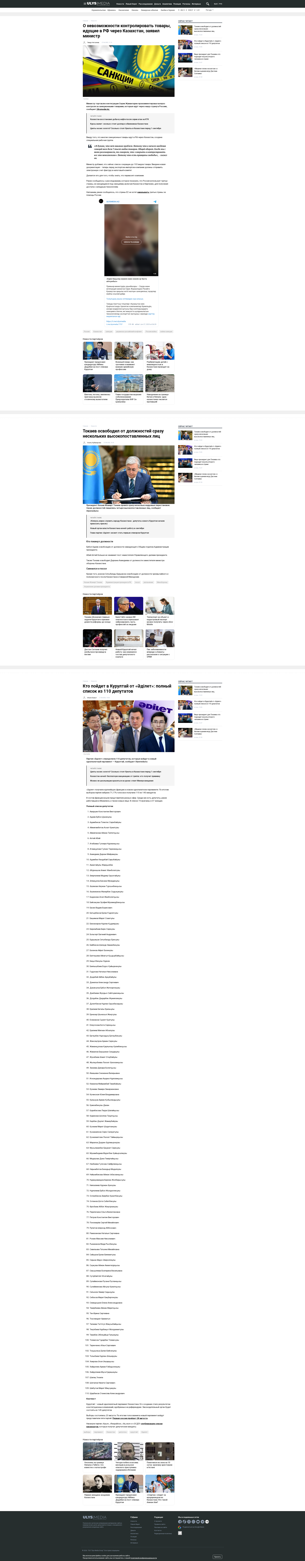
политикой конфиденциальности (144, 1558)
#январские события (149, 10)
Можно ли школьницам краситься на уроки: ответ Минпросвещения (121, 781)
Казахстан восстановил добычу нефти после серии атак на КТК (119, 119)
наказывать (143, 192)
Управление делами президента (97, 587)
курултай (134, 1432)
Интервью (196, 4)
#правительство (99, 10)
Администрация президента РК (118, 582)
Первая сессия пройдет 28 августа (129, 1418)
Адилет (144, 1432)
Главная (85, 21)
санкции (109, 332)
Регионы (186, 4)
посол (137, 582)
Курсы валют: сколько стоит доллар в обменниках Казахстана (119, 124)
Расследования (146, 4)
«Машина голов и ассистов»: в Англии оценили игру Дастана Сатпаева (205, 71)
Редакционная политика (163, 1533)
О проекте (158, 1521)
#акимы (135, 10)
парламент (98, 1432)
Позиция (177, 4)
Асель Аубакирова (94, 443)
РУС (220, 4)
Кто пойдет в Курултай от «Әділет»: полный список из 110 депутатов (207, 42)
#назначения (123, 10)
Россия (87, 332)
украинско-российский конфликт (129, 332)
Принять (217, 1557)
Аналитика (167, 4)
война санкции (166, 332)
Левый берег (131, 4)
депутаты (123, 1432)
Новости (120, 4)
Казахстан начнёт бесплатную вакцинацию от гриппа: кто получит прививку (125, 776)
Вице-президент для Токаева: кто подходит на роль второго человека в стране (207, 56)
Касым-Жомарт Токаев (93, 582)
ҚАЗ (215, 4)
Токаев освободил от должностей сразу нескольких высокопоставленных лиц (207, 28)
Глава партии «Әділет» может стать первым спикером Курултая (119, 533)
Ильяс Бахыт (92, 698)
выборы (87, 1432)
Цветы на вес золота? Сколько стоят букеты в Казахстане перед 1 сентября (125, 128)
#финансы (111, 10)
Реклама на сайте (160, 1527)
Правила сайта (159, 1524)
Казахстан (98, 332)
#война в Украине (168, 10)
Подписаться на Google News (193, 1527)
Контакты (158, 1530)
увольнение (148, 582)
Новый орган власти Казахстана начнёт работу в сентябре (117, 528)
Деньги (157, 4)
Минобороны (162, 582)
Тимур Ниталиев (93, 42)
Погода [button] (209, 10)
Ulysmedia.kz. (103, 109)
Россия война (151, 332)
